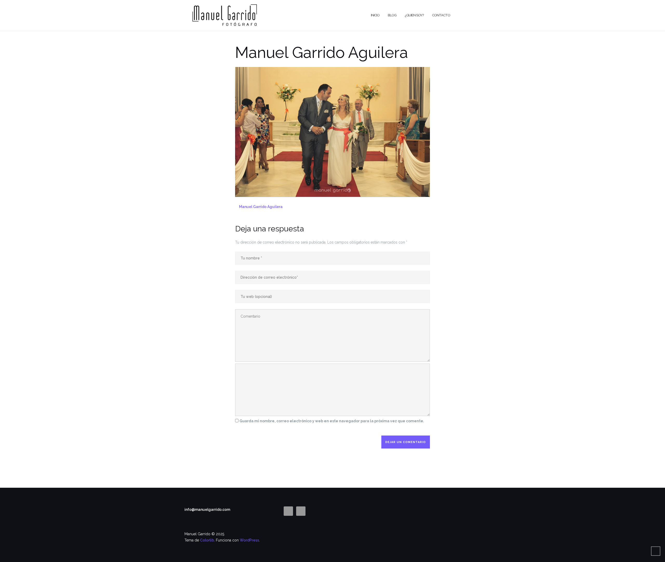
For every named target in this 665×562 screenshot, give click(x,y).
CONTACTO (441, 15)
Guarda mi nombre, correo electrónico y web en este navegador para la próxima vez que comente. (332, 421)
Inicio (375, 15)
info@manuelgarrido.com (207, 509)
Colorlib (207, 540)
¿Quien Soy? (414, 15)
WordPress (249, 540)
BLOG (392, 15)
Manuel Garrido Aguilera (261, 207)
